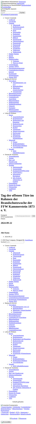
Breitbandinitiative (18, 144)
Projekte (11, 165)
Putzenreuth (16, 45)
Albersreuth (16, 25)
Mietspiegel (16, 135)
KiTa (17, 412)
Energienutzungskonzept (16, 68)
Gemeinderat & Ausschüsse (13, 98)
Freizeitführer (13, 183)
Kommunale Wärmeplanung (13, 74)
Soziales (11, 149)
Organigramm (17, 91)
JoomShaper (29, 240)
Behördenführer (18, 86)
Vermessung (16, 129)
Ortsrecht (12, 106)
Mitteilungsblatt (14, 109)
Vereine (11, 158)
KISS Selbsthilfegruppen (19, 152)
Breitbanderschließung (20, 145)
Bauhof (15, 127)
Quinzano (16, 61)
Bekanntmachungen (15, 93)
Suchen (3, 10)
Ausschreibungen (18, 117)
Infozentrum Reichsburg (16, 175)
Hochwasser (17, 133)
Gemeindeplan (13, 65)
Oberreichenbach (18, 41)
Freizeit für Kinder (14, 185)
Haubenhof (16, 34)
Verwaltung (12, 81)
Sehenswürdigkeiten (15, 163)
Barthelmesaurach (18, 27)
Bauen (11, 115)
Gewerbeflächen (18, 147)
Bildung (11, 57)
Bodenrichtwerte (18, 124)
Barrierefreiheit (26, 5)
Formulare (12, 108)
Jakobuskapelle (17, 167)
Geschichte (12, 21)
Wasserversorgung (18, 131)
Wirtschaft (12, 140)
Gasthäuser (12, 189)
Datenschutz (20, 3)
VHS (10, 190)
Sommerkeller (17, 169)
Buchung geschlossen (23, 216)
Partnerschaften (13, 59)
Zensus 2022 (13, 77)
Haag (14, 30)
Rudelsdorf (16, 47)
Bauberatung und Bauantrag (18, 121)
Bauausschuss (17, 126)
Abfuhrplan (16, 407)
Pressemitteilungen (15, 95)
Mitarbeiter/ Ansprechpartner (18, 89)
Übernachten (13, 187)
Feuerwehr (5, 412)
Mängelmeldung (14, 100)
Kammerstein (17, 36)
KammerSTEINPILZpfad (21, 171)
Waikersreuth (17, 52)
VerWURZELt (17, 172)
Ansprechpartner (6, 407)
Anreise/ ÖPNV (14, 66)
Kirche (11, 56)
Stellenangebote (14, 102)
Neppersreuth (17, 39)
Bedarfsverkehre (25, 414)
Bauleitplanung (17, 118)
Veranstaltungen (14, 156)
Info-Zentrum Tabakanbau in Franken (17, 179)
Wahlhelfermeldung (15, 104)
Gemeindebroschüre (15, 111)
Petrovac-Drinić (18, 63)
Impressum (22, 1)
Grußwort (12, 20)
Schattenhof (16, 48)
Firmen (15, 142)
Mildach (15, 38)
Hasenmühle (17, 32)
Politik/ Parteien (14, 54)
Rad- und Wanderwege (13, 161)
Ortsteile (11, 23)
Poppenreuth (17, 43)
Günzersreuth (17, 29)
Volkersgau (16, 50)
